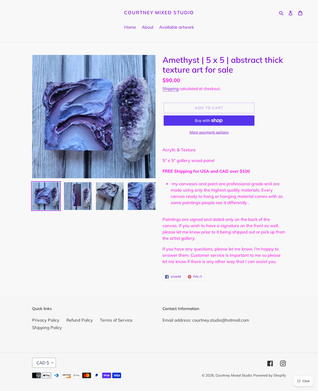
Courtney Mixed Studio (159, 12)
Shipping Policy (47, 327)
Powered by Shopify (269, 375)
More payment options (209, 132)
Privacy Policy (45, 320)
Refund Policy (79, 320)
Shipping (170, 88)
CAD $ (43, 362)
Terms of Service (116, 320)
